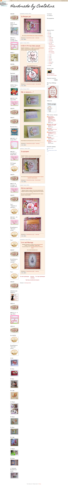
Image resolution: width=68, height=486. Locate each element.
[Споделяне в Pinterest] (25, 39)
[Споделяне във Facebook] (24, 39)
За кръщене (25, 151)
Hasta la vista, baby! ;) (51, 138)
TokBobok (49, 140)
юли (49, 54)
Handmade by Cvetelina (32, 6)
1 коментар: (37, 271)
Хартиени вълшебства (52, 132)
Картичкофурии (51, 116)
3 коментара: (37, 143)
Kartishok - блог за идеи (52, 124)
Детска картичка (26, 188)
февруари (50, 62)
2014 (49, 36)
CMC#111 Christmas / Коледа (52, 129)
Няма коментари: (38, 84)
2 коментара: (37, 37)
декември (50, 37)
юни (49, 56)
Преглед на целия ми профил (52, 75)
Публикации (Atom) (28, 282)
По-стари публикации (40, 276)
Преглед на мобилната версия (32, 280)
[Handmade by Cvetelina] (47, 149)
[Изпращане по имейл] (21, 39)
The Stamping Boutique (34, 246)
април (50, 59)
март (50, 60)
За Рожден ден (26, 16)
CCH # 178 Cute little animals (30, 46)
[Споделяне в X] (23, 39)
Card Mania (50, 128)
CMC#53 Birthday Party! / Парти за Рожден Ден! (35, 35)
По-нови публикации (24, 276)
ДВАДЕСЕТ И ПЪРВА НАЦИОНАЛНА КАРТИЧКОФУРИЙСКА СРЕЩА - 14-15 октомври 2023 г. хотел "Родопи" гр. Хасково (52, 119)
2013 (49, 65)
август (50, 43)
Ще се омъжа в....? (27, 92)
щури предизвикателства (38, 244)
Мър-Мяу (49, 137)
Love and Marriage (27, 242)
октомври (50, 40)
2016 (49, 33)
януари (50, 63)
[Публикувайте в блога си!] (22, 39)
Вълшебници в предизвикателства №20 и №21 (52, 134)
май (49, 57)
